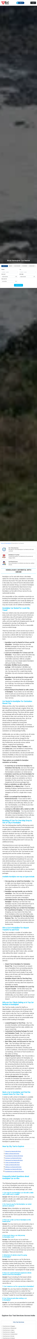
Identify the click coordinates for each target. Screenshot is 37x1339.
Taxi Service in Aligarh (9, 1332)
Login (33, 3)
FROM (2, 269)
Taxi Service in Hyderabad (10, 1334)
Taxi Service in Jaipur (8, 1330)
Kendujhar (8, 543)
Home (2, 543)
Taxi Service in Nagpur (9, 1326)
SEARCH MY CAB (18, 285)
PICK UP (3, 274)
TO (20, 269)
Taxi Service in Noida (8, 1336)
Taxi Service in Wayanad (9, 1328)
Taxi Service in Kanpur (9, 1338)
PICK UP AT (4, 279)
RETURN (21, 274)
